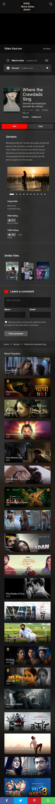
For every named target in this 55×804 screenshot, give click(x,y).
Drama (25, 117)
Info (14, 126)
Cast (40, 126)
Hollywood (36, 117)
